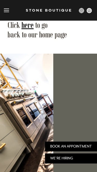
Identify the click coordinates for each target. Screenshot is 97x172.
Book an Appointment (71, 146)
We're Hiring (61, 158)
